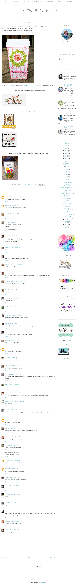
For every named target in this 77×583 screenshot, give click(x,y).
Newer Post (52, 557)
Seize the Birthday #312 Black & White (69, 72)
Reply (6, 201)
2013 (66, 224)
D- (5, 222)
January (67, 221)
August (67, 169)
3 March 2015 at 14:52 (14, 349)
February (67, 219)
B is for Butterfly (67, 201)
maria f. (6, 384)
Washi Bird (67, 200)
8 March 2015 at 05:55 (15, 494)
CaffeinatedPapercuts (9, 460)
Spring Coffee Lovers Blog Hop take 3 (68, 214)
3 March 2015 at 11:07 (16, 306)
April (67, 176)
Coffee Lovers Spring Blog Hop (26, 26)
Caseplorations (68, 206)
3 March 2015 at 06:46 (20, 281)
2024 (66, 147)
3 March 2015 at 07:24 (18, 298)
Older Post (5, 557)
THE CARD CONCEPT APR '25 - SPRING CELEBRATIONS (69, 99)
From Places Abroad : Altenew (67, 197)
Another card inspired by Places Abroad (68, 188)
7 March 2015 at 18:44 (14, 485)
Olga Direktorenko (9, 298)
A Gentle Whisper (68, 195)
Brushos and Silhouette (68, 203)
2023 (66, 148)
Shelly (6, 290)
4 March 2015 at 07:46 (16, 374)
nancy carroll (8, 197)
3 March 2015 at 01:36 (16, 273)
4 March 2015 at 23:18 (13, 409)
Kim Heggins (8, 306)
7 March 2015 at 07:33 (14, 469)
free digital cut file (11, 85)
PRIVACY (60, 1)
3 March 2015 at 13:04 (12, 323)
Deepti (6, 529)
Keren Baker (7, 521)
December (67, 163)
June (67, 173)
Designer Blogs (42, 582)
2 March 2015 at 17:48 (14, 214)
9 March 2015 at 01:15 (17, 511)
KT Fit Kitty (8, 332)
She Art (67, 184)
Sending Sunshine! (68, 182)
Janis (6, 445)
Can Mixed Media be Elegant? (67, 193)
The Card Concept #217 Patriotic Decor (69, 85)
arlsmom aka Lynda (9, 401)
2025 (66, 145)
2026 (66, 143)
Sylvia (6, 409)
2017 (66, 158)
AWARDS (69, 1)
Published (50, 1)
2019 (66, 155)
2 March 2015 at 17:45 (16, 197)
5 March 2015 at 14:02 (15, 420)
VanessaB (7, 214)
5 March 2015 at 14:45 (13, 428)
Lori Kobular (8, 273)
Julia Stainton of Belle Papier (30, 85)
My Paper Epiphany (38, 9)
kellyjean (7, 365)
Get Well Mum (68, 216)
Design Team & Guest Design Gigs (32, 1)
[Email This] (38, 185)
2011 (66, 227)
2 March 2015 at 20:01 (11, 222)
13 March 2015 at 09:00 (13, 529)
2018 (66, 156)
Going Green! (68, 190)
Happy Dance (8, 374)
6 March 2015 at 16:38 (12, 445)
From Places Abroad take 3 (68, 181)
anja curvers (7, 247)
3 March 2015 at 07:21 (13, 290)
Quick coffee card (67, 208)
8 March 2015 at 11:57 (12, 502)
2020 (66, 153)
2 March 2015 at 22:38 (13, 235)
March (66, 177)
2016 (66, 160)
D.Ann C (7, 469)
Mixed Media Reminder (68, 205)
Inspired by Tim (67, 186)
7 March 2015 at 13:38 (14, 477)
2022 (66, 150)
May (67, 174)
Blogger (69, 340)
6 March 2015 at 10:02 (16, 436)
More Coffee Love (68, 213)
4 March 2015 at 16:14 (19, 401)
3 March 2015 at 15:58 (12, 357)
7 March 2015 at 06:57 (19, 460)
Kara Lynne (7, 340)
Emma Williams (8, 511)
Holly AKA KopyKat (9, 393)
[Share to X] (41, 185)
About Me (16, 1)
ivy (5, 357)
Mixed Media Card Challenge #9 (68, 218)
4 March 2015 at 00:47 (14, 365)
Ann (6, 323)
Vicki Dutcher (8, 436)
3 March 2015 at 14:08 (15, 340)
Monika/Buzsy (8, 315)
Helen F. (7, 477)
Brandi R (7, 349)
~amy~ (6, 235)
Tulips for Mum (67, 192)
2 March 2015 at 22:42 (15, 247)
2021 (66, 152)
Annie (6, 428)
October (67, 166)
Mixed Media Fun (69, 113)
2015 (66, 161)
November (67, 165)
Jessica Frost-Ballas (9, 264)
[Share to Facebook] (42, 185)
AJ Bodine (7, 420)
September (67, 168)
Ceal (6, 502)
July (67, 171)
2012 (66, 226)
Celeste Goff (7, 256)
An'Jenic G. (7, 494)
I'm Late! (68, 179)
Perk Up (67, 211)
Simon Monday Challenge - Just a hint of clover (27, 110)
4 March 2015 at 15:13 (19, 393)
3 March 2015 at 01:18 (18, 264)
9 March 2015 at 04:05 (16, 521)
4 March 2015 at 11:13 (14, 384)
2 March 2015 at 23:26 (15, 256)
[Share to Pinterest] (44, 185)
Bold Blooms (68, 198)
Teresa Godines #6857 (10, 281)
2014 (66, 222)
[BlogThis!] (40, 185)
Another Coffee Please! (68, 210)
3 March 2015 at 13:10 (16, 332)
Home (6, 1)
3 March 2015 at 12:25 (16, 315)
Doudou (6, 485)
